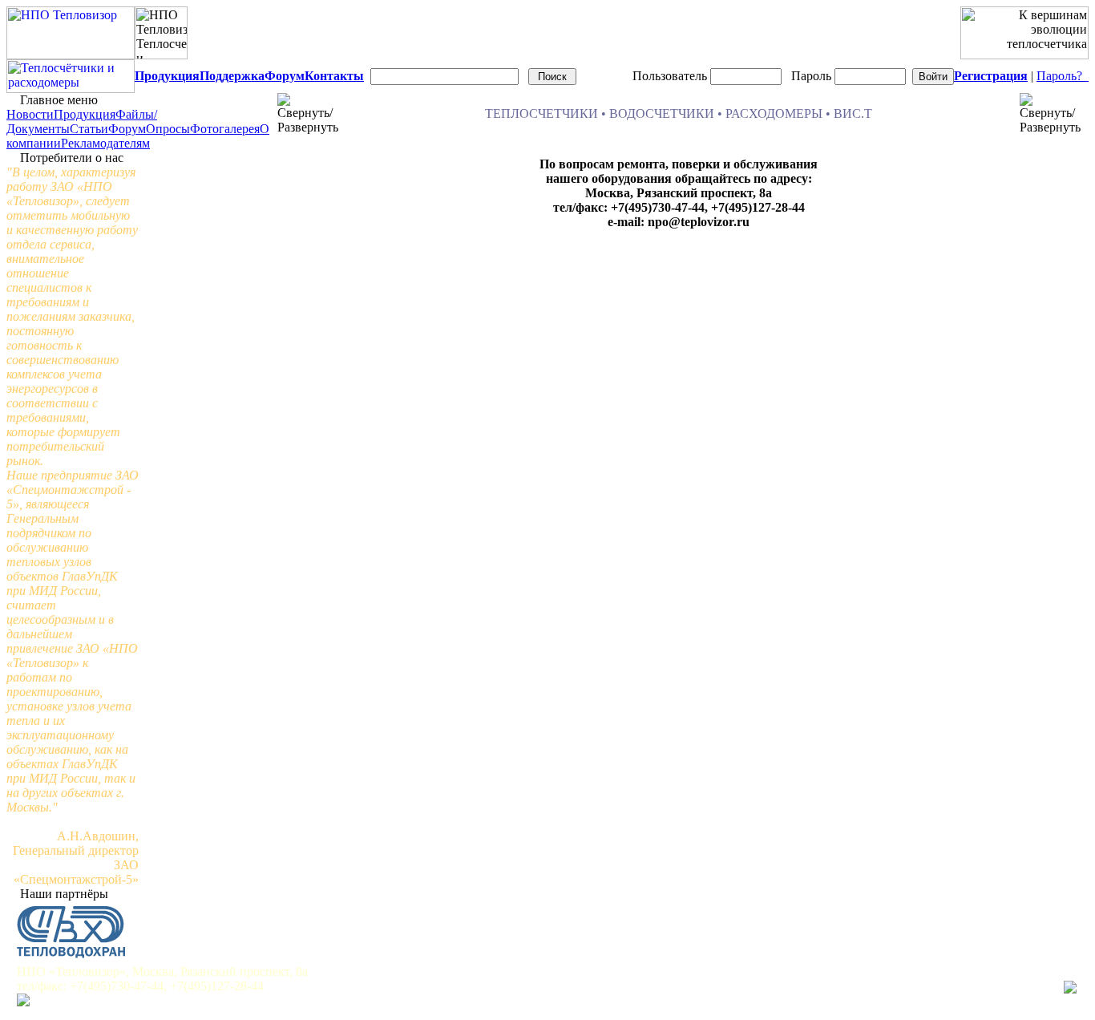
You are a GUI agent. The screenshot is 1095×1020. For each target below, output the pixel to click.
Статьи (89, 129)
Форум (127, 129)
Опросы (168, 129)
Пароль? (1062, 76)
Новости (30, 114)
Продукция (84, 114)
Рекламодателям (105, 143)
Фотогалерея (225, 129)
